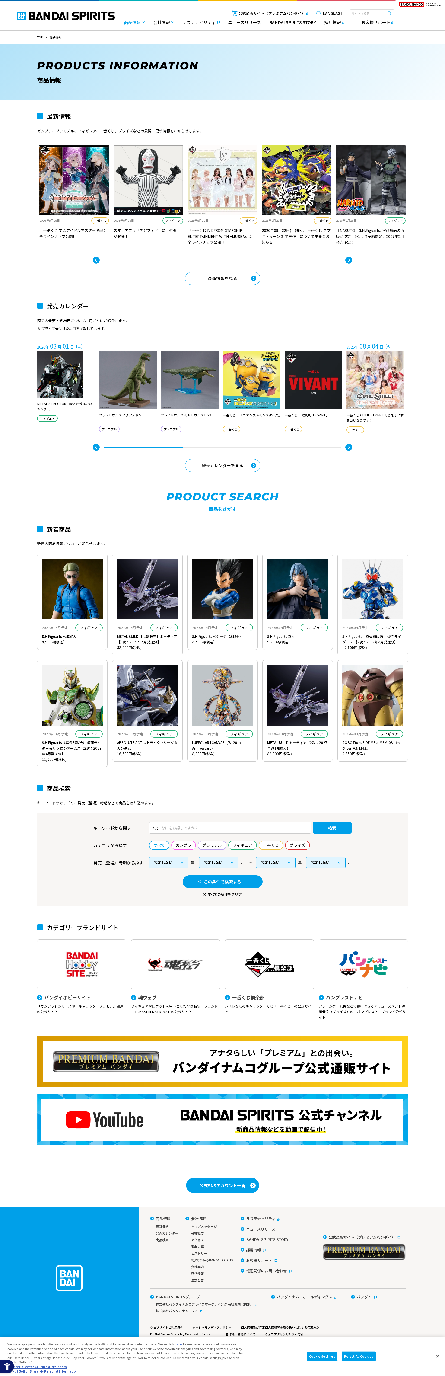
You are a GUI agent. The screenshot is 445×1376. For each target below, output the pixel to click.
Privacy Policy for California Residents (37, 1367)
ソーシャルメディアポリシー (212, 1327)
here (178, 1344)
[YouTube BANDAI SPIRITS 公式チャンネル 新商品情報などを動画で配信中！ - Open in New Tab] (222, 1119)
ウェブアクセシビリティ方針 (284, 1334)
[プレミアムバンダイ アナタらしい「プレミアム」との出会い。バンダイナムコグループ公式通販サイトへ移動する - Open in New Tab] (222, 1061)
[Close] (437, 1356)
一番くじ (100, 220)
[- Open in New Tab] (74, 195)
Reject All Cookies (358, 1356)
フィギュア (172, 220)
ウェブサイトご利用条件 (166, 1327)
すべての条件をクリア (224, 894)
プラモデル (109, 429)
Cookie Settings (322, 1356)
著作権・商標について (241, 1334)
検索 (332, 828)
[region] (222, 1356)
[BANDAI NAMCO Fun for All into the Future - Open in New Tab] (420, 6)
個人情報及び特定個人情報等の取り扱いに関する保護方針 (280, 1327)
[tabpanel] (74, 195)
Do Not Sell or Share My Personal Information (183, 1334)
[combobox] (372, 13)
